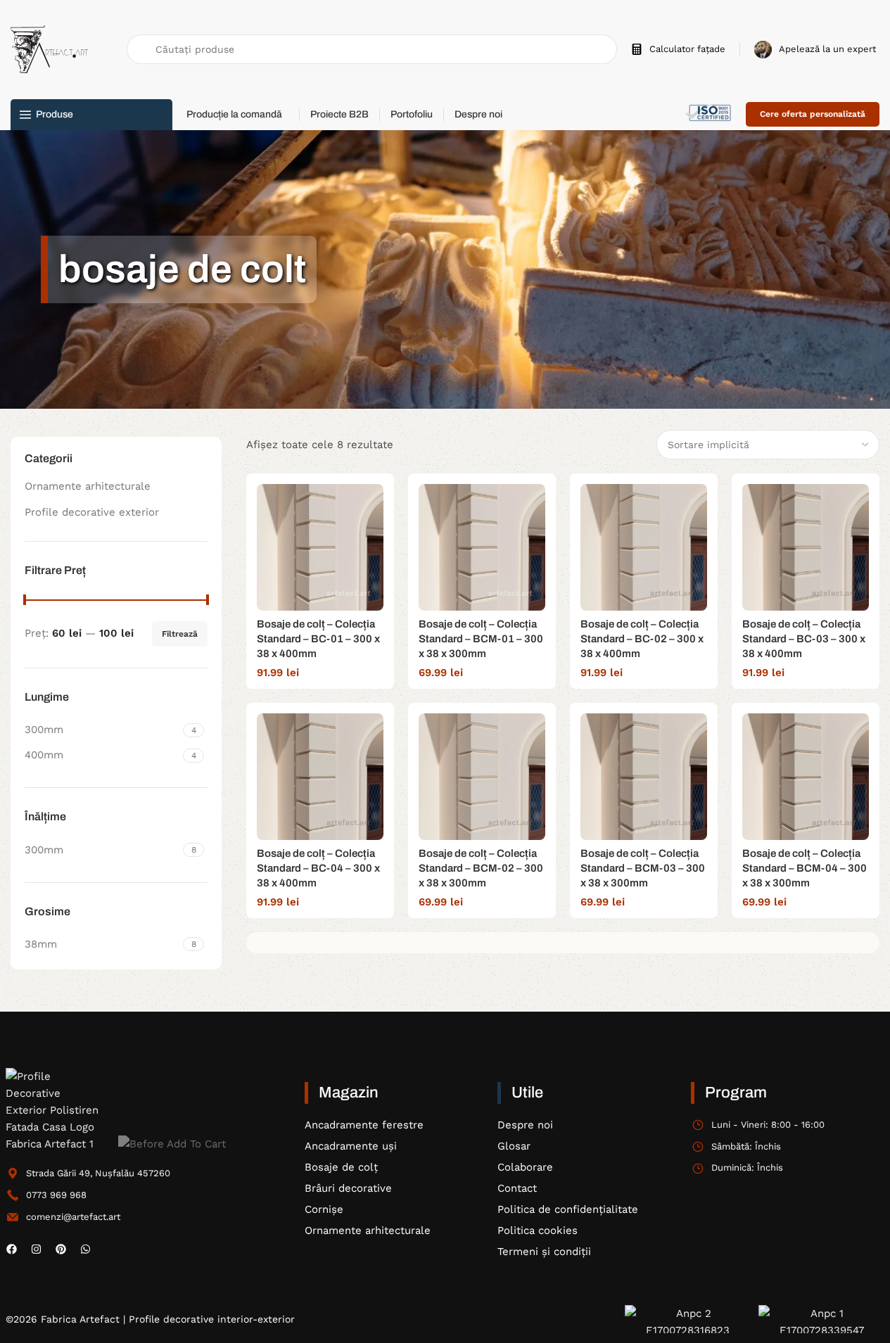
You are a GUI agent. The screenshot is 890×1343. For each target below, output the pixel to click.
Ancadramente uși (351, 1146)
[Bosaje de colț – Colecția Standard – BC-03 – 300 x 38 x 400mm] (805, 547)
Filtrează (180, 634)
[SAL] (821, 1319)
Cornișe (324, 1209)
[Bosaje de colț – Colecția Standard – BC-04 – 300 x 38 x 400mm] (320, 776)
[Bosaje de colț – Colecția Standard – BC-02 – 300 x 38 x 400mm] (643, 547)
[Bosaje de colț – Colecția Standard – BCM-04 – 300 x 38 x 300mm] (805, 776)
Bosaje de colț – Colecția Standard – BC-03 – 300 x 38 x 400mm (803, 638)
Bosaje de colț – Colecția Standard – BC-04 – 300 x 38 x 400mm (318, 868)
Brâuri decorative (348, 1188)
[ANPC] (688, 1319)
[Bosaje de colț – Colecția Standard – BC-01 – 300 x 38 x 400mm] (320, 547)
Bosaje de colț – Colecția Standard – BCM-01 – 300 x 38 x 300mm (481, 638)
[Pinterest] (61, 1248)
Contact (517, 1188)
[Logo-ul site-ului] (49, 48)
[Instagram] (36, 1248)
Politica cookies (537, 1230)
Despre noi (525, 1125)
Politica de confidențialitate (567, 1209)
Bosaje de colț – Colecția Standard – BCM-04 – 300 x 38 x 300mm (804, 868)
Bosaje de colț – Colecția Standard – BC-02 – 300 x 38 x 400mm (642, 638)
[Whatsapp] (85, 1248)
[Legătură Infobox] (678, 50)
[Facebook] (12, 1248)
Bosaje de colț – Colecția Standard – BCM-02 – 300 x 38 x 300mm (481, 868)
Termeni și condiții (544, 1251)
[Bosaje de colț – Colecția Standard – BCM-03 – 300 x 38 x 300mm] (643, 776)
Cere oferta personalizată (812, 114)
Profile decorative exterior (92, 512)
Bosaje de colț (341, 1167)
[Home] (55, 1110)
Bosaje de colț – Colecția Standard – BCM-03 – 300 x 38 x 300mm (642, 868)
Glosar (513, 1146)
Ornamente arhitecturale (88, 486)
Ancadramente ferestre (364, 1125)
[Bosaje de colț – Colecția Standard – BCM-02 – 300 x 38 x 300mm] (482, 776)
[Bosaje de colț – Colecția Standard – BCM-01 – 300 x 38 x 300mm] (482, 547)
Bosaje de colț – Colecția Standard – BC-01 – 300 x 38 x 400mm (318, 638)
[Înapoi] (23, 269)
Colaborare (525, 1167)
